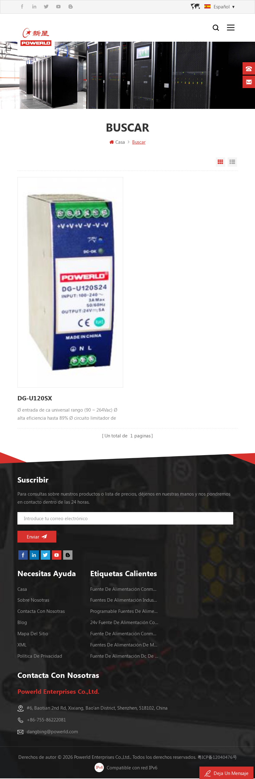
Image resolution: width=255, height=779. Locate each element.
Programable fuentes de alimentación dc (124, 611)
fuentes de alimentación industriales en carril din (124, 600)
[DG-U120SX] (70, 282)
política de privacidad (39, 656)
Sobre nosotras (33, 600)
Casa (120, 142)
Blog (22, 622)
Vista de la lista (232, 162)
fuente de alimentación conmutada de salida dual (124, 633)
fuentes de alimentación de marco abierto (124, 644)
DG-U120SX (34, 398)
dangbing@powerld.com (52, 731)
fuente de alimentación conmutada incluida (124, 589)
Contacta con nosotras (41, 611)
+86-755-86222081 (46, 719)
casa (22, 589)
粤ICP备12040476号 (217, 757)
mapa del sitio (32, 633)
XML (21, 644)
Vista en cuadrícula (220, 162)
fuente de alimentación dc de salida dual (124, 656)
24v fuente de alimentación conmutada (124, 622)
